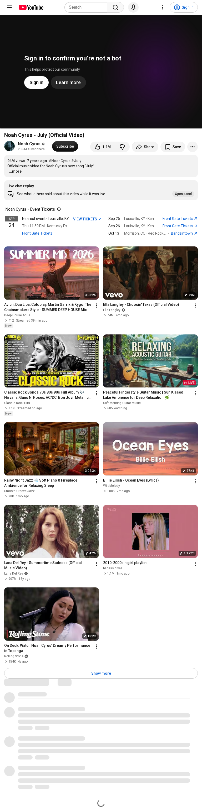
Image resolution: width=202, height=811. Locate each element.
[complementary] (58, 209)
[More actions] (192, 147)
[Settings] (162, 7)
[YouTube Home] (31, 7)
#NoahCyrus (59, 161)
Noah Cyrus (29, 143)
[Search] (115, 7)
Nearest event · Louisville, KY (45, 218)
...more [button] (15, 171)
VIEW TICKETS (85, 219)
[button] (101, 190)
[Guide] (9, 7)
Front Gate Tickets (37, 233)
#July (76, 161)
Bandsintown (182, 233)
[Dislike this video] (122, 147)
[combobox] (87, 7)
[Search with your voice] (133, 7)
